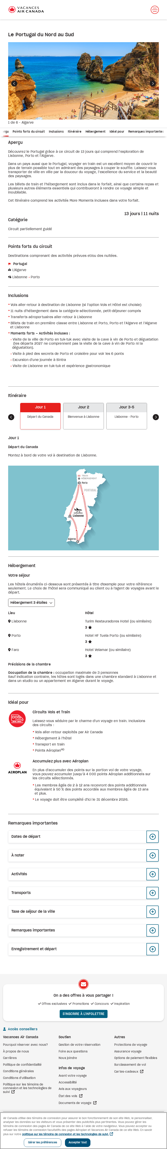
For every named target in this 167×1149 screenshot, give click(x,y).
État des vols (68, 1096)
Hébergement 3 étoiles (28, 602)
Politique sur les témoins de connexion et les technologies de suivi (27, 1088)
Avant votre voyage (73, 1075)
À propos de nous (16, 1051)
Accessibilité (68, 1082)
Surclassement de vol (130, 1064)
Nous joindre (68, 1058)
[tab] (29, 132)
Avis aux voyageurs (73, 1089)
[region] (83, 1130)
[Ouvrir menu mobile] (155, 10)
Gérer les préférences (42, 1142)
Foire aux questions (73, 1051)
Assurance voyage (128, 1051)
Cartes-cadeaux (126, 1071)
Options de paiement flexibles (135, 1058)
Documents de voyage (75, 1103)
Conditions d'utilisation (19, 1078)
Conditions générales (18, 1071)
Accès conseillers (22, 1029)
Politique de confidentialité (22, 1064)
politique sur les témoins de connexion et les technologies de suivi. (65, 1134)
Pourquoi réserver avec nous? (25, 1044)
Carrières (10, 1058)
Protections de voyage (130, 1044)
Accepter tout (78, 1142)
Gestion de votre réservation (80, 1044)
